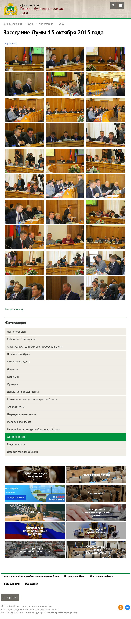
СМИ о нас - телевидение (22, 339)
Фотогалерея (46, 23)
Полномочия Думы (18, 354)
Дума (30, 23)
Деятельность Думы (101, 576)
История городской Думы (22, 451)
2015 (61, 23)
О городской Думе (74, 576)
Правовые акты (11, 583)
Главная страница (12, 23)
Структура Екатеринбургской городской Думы (34, 346)
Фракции (12, 384)
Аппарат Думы (15, 406)
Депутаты (12, 369)
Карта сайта (12, 597)
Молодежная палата (19, 421)
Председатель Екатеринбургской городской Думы (31, 576)
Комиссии (13, 376)
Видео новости (16, 444)
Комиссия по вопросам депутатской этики (32, 399)
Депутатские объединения (23, 391)
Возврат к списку (14, 309)
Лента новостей (16, 331)
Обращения (31, 583)
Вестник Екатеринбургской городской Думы (33, 429)
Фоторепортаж (16, 436)
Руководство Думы (18, 361)
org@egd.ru (39, 612)
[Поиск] (113, 5)
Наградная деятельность (21, 414)
